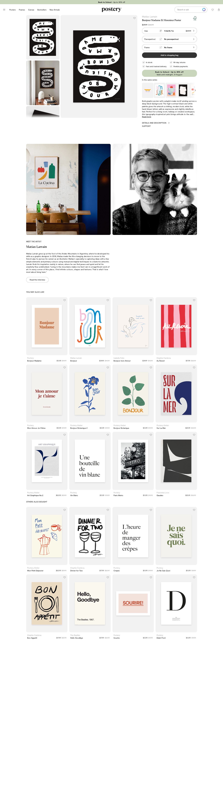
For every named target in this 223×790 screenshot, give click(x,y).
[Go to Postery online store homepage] (111, 9)
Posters (12, 10)
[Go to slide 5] (138, 353)
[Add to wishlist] (134, 18)
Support (146, 126)
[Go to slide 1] (44, 353)
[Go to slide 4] (93, 353)
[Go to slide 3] (49, 353)
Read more (146, 117)
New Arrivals (55, 10)
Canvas (31, 10)
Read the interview (37, 280)
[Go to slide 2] (46, 353)
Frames (22, 10)
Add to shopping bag (169, 55)
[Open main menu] (4, 10)
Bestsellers (41, 10)
